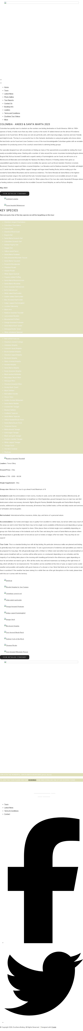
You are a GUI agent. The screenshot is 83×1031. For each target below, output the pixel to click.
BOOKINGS (32, 780)
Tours (6, 90)
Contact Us (8, 103)
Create (53, 1027)
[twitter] (43, 1022)
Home (6, 87)
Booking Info (8, 107)
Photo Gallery (9, 97)
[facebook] (43, 943)
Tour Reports (9, 100)
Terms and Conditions (12, 113)
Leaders (7, 110)
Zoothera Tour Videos (12, 116)
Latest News (8, 94)
